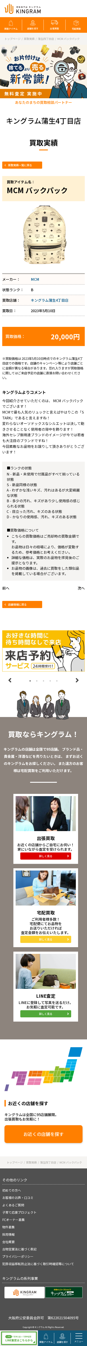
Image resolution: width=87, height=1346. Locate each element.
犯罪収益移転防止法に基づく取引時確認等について (38, 1264)
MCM (35, 279)
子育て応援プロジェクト (19, 1212)
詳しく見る (45, 856)
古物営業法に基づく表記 (19, 1249)
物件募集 (8, 1227)
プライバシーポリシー (17, 1256)
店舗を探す (32, 28)
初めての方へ (11, 1190)
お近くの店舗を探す (43, 1134)
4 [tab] (50, 681)
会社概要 (8, 1241)
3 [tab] (43, 681)
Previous (9, 680)
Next (77, 680)
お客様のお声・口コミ (17, 1197)
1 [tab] (30, 681)
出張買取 (54, 28)
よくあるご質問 (13, 1205)
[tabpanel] (43, 651)
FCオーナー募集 (13, 1219)
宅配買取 (76, 28)
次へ (81, 588)
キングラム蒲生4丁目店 (49, 300)
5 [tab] (57, 681)
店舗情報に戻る (17, 604)
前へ (5, 588)
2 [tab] (37, 681)
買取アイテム (11, 28)
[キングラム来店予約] (43, 651)
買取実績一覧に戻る (20, 165)
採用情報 (8, 1234)
